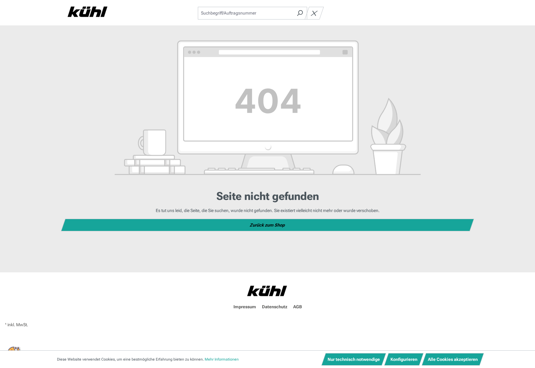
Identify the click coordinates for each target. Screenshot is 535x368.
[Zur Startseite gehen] (88, 12)
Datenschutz (274, 306)
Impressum (244, 306)
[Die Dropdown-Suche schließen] (314, 13)
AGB (297, 306)
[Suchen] (300, 13)
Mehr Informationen (222, 359)
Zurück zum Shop (267, 225)
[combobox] (245, 13)
